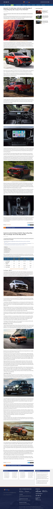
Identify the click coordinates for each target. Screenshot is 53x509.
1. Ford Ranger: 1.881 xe (7, 248)
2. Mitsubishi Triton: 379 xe (7, 249)
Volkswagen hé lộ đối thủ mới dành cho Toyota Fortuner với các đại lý (45, 11)
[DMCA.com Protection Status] (31, 224)
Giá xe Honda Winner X (23, 476)
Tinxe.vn (7, 490)
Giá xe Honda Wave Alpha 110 (23, 472)
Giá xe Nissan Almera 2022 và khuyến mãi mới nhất (42, 476)
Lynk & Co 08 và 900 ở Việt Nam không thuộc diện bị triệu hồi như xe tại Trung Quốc (45, 16)
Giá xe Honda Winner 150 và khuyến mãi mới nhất (42, 481)
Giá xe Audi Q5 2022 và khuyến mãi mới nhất (41, 477)
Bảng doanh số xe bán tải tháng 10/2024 (16, 268)
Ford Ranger (8, 465)
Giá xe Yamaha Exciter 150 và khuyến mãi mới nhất (42, 480)
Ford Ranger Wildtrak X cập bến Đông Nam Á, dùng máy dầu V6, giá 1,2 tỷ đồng (15, 244)
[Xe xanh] (12, 5)
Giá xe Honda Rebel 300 (30, 473)
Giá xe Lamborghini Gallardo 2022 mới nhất (14, 477)
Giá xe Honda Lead (22, 477)
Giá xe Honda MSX (30, 476)
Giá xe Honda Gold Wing (30, 477)
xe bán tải (13, 227)
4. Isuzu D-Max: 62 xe (6, 252)
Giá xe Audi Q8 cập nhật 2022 (7, 477)
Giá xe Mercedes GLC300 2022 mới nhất (14, 473)
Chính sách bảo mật (38, 499)
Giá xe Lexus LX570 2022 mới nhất (7, 473)
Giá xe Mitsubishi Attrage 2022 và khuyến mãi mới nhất (42, 472)
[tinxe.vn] (26, 2)
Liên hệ (37, 498)
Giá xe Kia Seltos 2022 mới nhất (7, 472)
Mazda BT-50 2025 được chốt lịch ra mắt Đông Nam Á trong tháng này (18, 41)
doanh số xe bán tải (14, 465)
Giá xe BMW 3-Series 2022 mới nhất (14, 476)
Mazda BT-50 (9, 227)
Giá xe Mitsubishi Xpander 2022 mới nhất (7, 476)
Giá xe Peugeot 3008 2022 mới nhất (14, 472)
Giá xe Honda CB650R (30, 472)
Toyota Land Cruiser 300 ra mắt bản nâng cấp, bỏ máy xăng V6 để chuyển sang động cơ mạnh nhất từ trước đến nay (45, 21)
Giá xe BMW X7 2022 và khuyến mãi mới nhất (41, 482)
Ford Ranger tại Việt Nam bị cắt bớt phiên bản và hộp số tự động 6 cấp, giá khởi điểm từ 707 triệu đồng (19, 243)
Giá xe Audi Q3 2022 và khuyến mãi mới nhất (41, 483)
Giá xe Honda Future (22, 473)
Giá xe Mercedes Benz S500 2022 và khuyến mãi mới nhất (42, 479)
